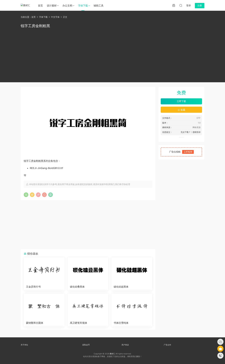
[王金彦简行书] (44, 270)
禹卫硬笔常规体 (78, 322)
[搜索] (180, 5)
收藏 (182, 109)
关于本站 (24, 345)
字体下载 (83, 5)
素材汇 (112, 354)
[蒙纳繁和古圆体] (44, 306)
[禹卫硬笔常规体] (88, 306)
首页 (40, 5)
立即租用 (188, 151)
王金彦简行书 (33, 286)
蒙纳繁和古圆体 (34, 322)
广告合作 (167, 345)
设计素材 (52, 5)
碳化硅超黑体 (121, 286)
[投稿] (173, 5)
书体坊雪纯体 (121, 322)
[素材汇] (26, 5)
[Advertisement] (112, 54)
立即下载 (181, 101)
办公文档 (67, 5)
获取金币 (86, 345)
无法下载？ (186, 132)
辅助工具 (98, 5)
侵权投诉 (197, 132)
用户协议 (125, 345)
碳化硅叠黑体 (77, 286)
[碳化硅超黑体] (131, 270)
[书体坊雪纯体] (131, 306)
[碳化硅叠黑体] (88, 270)
